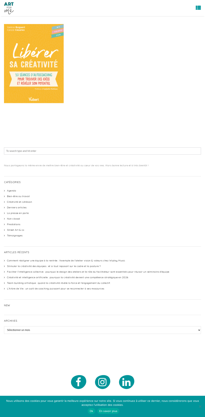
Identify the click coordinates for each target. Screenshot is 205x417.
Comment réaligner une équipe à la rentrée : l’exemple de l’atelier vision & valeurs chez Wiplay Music (66, 260)
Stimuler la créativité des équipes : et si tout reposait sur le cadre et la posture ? (54, 266)
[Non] (200, 406)
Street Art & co (15, 229)
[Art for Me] (9, 8)
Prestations (13, 224)
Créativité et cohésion (19, 201)
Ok (91, 411)
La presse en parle (18, 213)
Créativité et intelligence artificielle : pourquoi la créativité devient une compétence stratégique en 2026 (67, 277)
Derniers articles (17, 207)
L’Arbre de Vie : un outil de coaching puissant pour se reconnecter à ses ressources (55, 288)
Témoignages (15, 235)
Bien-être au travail (18, 196)
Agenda (11, 190)
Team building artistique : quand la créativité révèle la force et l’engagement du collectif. (59, 282)
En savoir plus (108, 411)
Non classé (13, 218)
